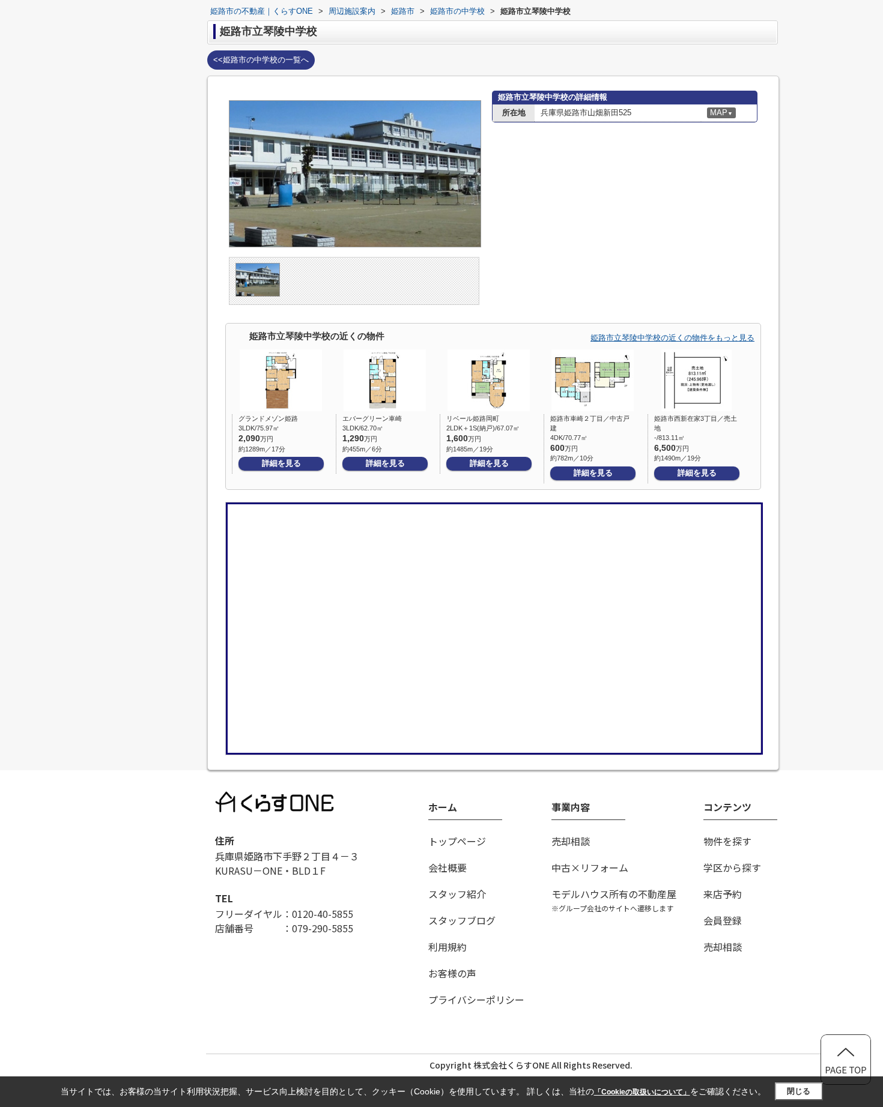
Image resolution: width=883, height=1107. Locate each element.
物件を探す (727, 841)
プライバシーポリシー (476, 999)
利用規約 (447, 947)
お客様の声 (452, 973)
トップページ (457, 841)
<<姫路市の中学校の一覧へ (261, 59)
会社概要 (447, 867)
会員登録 (722, 920)
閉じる (798, 1091)
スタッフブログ (462, 920)
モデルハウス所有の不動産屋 (613, 900)
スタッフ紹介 (457, 894)
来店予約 (722, 894)
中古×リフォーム (589, 867)
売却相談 (570, 841)
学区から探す (732, 867)
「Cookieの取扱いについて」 (642, 1092)
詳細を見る (281, 463)
